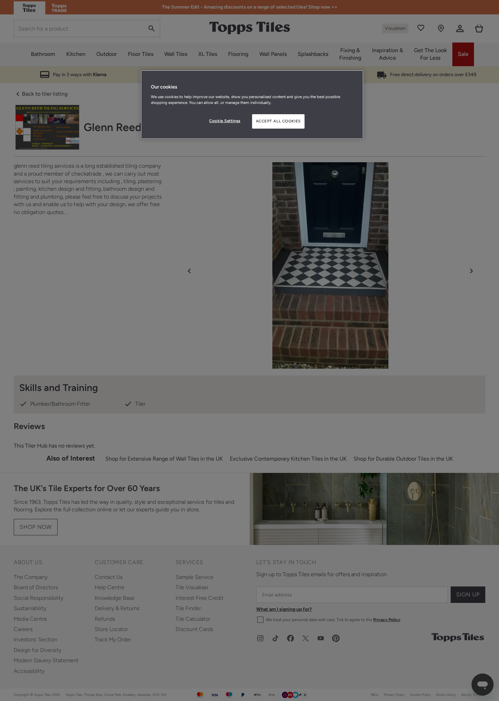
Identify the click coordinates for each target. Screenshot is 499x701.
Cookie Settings (224, 120)
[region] (252, 104)
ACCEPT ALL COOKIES (278, 121)
